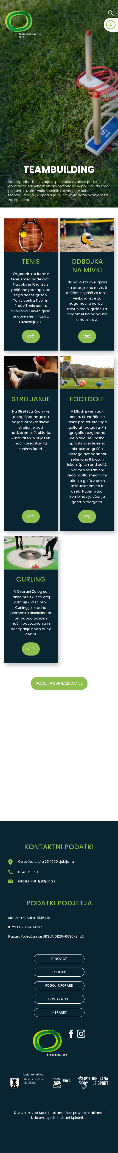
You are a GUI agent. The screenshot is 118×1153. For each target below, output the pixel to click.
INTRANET (59, 1012)
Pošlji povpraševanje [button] (59, 683)
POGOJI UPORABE (59, 985)
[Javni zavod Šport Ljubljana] (21, 25)
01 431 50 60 (28, 872)
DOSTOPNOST (59, 999)
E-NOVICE (59, 958)
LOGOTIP (59, 972)
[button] (31, 284)
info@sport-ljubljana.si (37, 881)
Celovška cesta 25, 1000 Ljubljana (46, 861)
